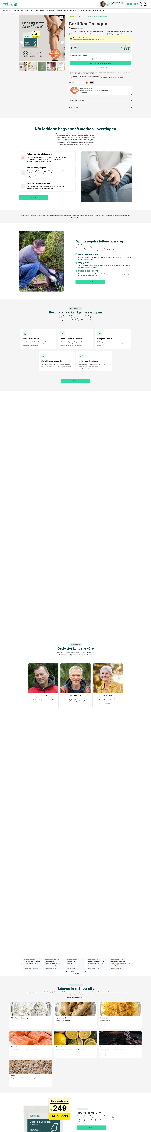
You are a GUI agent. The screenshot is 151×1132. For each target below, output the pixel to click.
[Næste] (62, 42)
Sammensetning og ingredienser (78, 103)
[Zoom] (61, 17)
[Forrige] (21, 42)
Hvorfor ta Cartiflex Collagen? (77, 100)
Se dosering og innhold (74, 997)
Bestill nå (33, 197)
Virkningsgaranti (85, 89)
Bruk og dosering (73, 107)
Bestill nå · (100, 63)
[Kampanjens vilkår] (103, 39)
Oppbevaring (72, 110)
